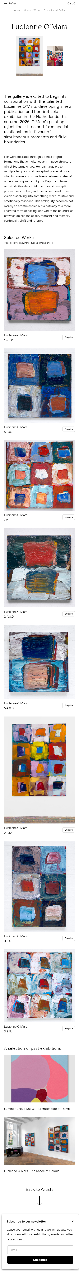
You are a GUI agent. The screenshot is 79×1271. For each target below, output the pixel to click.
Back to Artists (39, 1189)
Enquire (68, 337)
